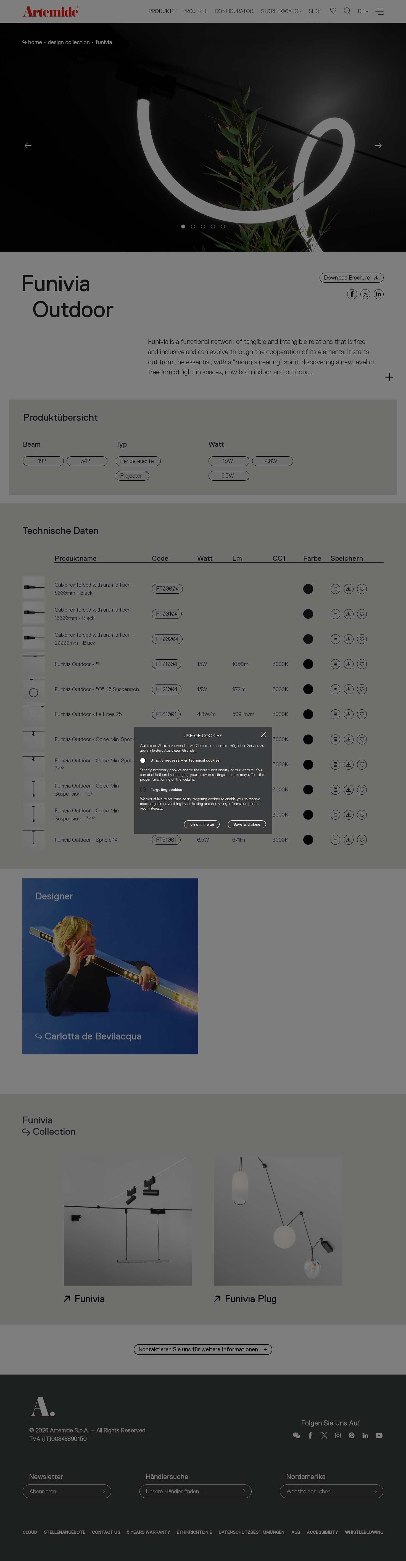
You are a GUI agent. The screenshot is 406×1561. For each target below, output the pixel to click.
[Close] (263, 735)
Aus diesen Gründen (180, 750)
